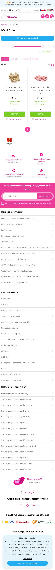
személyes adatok (22, 203)
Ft (19, 10)
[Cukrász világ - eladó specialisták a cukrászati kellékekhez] (9, 16)
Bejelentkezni (45, 196)
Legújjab (35, 59)
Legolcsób (14, 59)
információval (40, 554)
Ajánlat (5, 59)
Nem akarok (27, 559)
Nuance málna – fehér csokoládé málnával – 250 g (40, 90)
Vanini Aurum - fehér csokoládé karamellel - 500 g (14, 90)
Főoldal (4, 24)
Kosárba (14, 114)
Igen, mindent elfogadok (27, 563)
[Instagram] (28, 505)
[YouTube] (34, 505)
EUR (15, 10)
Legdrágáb (25, 59)
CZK (10, 10)
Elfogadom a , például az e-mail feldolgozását (28, 203)
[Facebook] (21, 505)
